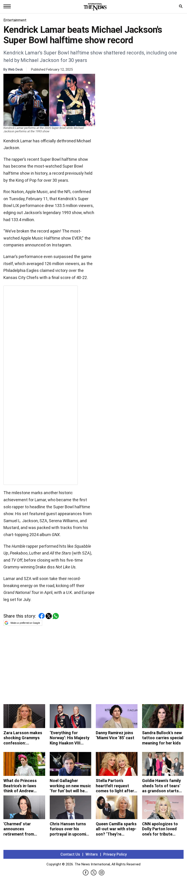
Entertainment (14, 20)
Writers (92, 854)
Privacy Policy (115, 854)
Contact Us (70, 854)
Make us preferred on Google (25, 623)
